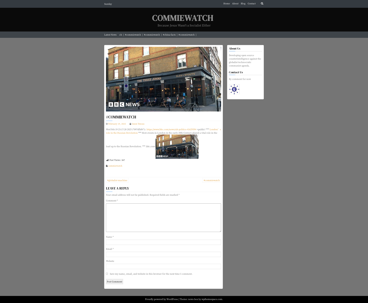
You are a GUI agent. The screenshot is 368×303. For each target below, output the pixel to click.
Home (226, 3)
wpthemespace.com (212, 299)
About (235, 3)
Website (110, 260)
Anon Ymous (138, 123)
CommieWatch (182, 17)
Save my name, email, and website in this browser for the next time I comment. (151, 273)
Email (110, 248)
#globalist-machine (117, 180)
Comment (112, 200)
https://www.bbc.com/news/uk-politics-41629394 (171, 129)
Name (110, 236)
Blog (243, 3)
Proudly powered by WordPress (161, 299)
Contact (252, 3)
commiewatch (115, 165)
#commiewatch (212, 180)
